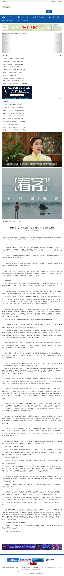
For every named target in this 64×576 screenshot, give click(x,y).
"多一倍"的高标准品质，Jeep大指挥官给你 (12, 107)
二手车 (24, 20)
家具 (58, 17)
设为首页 (53, 1)
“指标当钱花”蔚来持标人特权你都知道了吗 (13, 78)
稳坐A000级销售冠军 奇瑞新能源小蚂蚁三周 (13, 64)
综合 (11, 20)
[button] (6, 43)
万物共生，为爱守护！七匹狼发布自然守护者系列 (14, 127)
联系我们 (27, 573)
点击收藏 (60, 1)
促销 (38, 17)
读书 (28, 20)
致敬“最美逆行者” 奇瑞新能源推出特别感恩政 (13, 121)
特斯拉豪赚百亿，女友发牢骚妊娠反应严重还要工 (14, 130)
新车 (7, 17)
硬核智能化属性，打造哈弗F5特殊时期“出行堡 (13, 69)
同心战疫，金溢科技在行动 (9, 75)
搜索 (48, 11)
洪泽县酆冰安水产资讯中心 (16, 531)
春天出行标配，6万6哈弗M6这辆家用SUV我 (13, 113)
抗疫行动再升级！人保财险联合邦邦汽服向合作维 (14, 83)
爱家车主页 (7, 221)
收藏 (42, 17)
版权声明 (41, 573)
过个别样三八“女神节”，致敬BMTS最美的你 (13, 58)
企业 (54, 17)
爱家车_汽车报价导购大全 (8, 1)
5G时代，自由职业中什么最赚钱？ (11, 124)
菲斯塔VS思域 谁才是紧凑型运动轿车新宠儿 (13, 110)
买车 (11, 17)
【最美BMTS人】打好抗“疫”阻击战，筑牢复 (13, 61)
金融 (7, 20)
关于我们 (23, 573)
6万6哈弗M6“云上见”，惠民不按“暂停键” (12, 67)
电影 (27, 17)
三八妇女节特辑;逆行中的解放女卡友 (11, 72)
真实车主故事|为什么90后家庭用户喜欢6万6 (13, 116)
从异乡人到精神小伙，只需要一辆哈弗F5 (12, 81)
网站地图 (37, 573)
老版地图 (32, 573)
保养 (23, 17)
